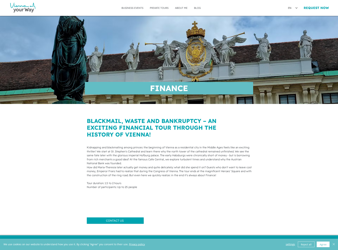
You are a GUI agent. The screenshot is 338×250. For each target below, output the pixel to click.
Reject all (306, 244)
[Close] (334, 244)
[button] (132, 8)
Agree (323, 244)
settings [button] (290, 244)
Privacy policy (137, 244)
